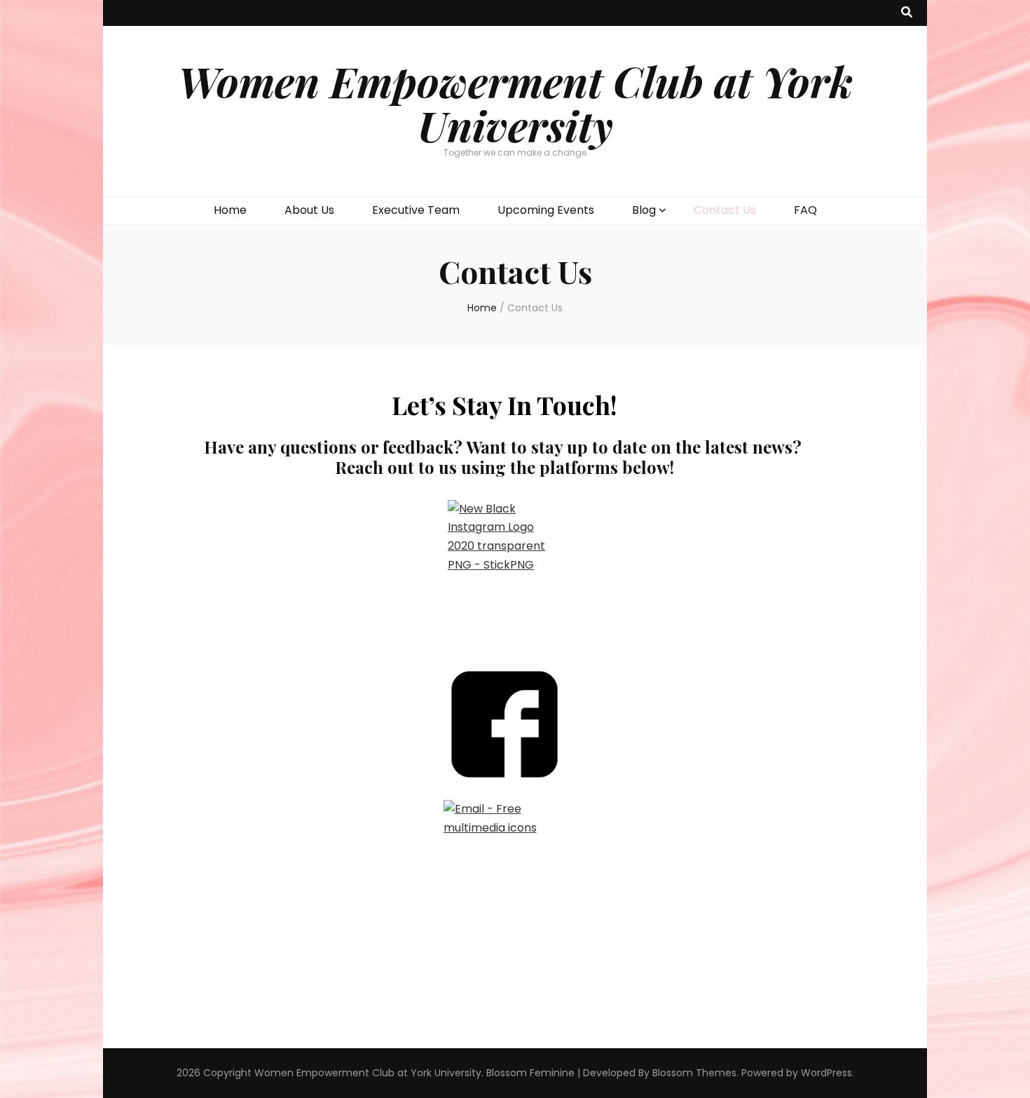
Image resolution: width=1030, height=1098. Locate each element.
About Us (309, 210)
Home (230, 210)
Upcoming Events (545, 210)
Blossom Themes (694, 1073)
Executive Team (416, 210)
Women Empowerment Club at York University (515, 103)
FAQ (805, 210)
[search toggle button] (906, 13)
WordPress (826, 1073)
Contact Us (725, 210)
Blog (644, 210)
